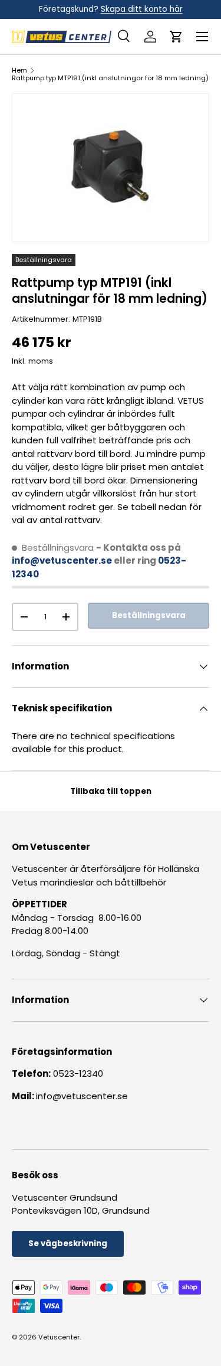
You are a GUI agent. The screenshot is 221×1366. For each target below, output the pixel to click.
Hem (19, 70)
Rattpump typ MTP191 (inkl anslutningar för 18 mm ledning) (110, 78)
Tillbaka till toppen (110, 791)
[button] (176, 37)
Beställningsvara (149, 615)
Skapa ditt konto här (142, 9)
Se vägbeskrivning (67, 1243)
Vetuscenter (59, 1337)
